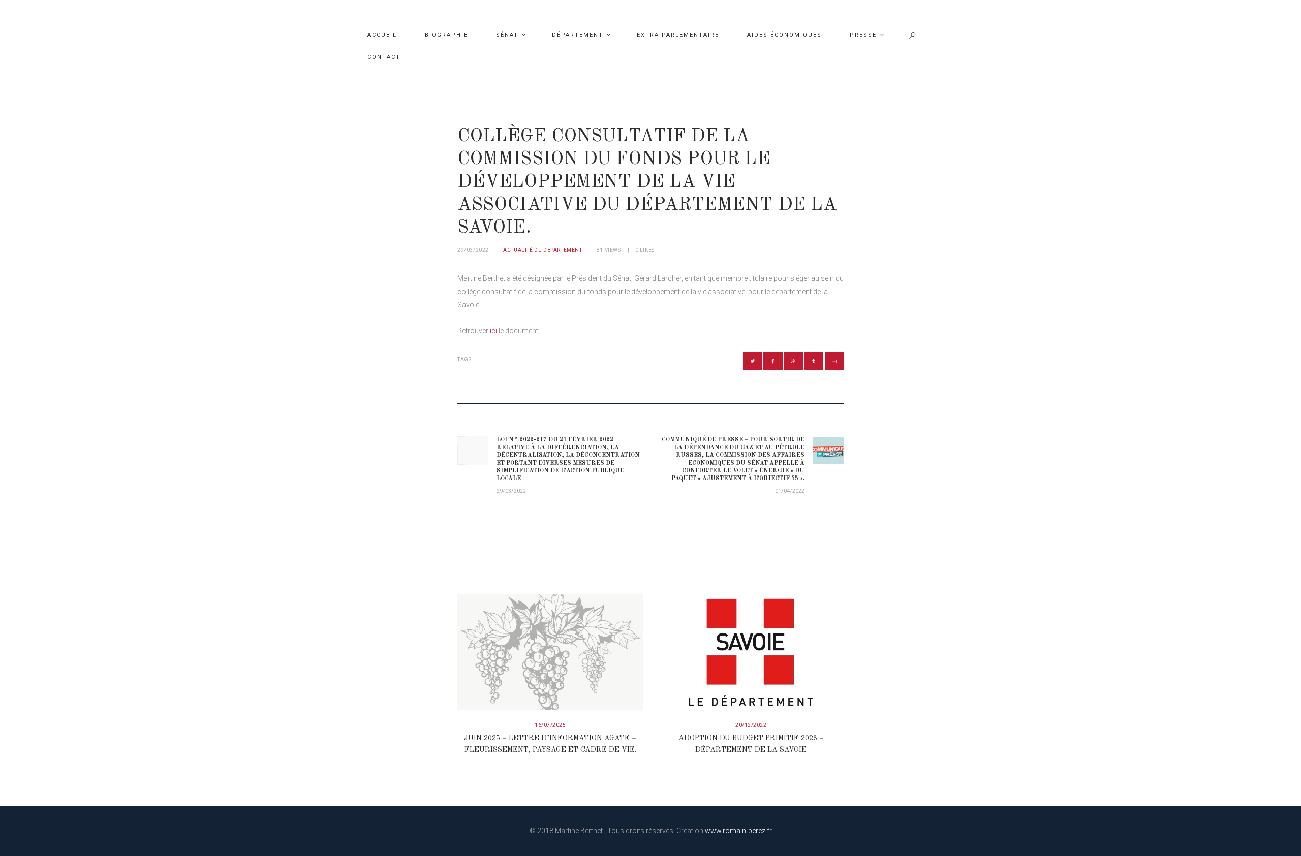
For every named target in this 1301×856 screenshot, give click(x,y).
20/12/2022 (750, 725)
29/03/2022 (473, 250)
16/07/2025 (550, 725)
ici (493, 331)
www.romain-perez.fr (738, 831)
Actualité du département (542, 250)
